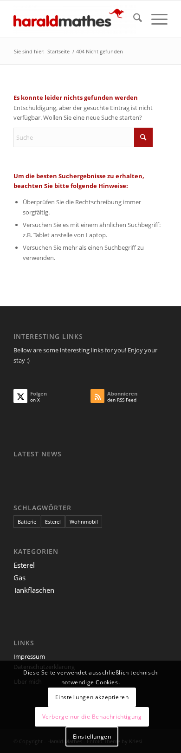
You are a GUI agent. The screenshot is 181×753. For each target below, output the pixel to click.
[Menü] (155, 19)
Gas (19, 577)
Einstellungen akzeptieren (92, 697)
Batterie (27, 521)
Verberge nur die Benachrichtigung (92, 717)
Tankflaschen (33, 590)
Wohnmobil (84, 521)
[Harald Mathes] (74, 19)
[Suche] (133, 19)
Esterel (53, 521)
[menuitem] (133, 19)
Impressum (29, 656)
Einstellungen (92, 736)
